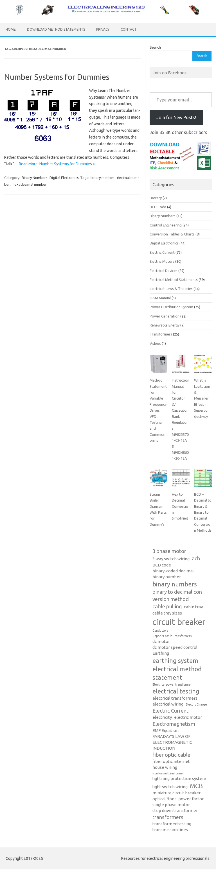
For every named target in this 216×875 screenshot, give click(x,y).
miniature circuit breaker (176, 792)
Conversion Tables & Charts (172, 234)
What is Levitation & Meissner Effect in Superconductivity (202, 398)
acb (196, 558)
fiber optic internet (171, 761)
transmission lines (170, 829)
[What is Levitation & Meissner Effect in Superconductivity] (203, 366)
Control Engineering (166, 225)
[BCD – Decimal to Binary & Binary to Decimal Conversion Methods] (203, 480)
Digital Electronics (64, 178)
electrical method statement (177, 673)
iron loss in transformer (168, 773)
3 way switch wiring (171, 558)
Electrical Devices (163, 271)
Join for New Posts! (176, 117)
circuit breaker (178, 622)
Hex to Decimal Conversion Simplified (180, 506)
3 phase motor (169, 551)
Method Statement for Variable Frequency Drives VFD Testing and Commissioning (158, 410)
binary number (102, 178)
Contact (128, 29)
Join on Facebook (169, 72)
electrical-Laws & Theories (171, 289)
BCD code (161, 565)
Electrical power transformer (172, 684)
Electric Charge (196, 704)
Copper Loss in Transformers (172, 636)
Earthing (160, 653)
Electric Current (162, 252)
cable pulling (167, 606)
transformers (167, 817)
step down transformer (175, 810)
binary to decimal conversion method (178, 595)
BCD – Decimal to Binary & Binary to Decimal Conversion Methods (203, 512)
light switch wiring (170, 786)
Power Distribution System (171, 307)
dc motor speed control (174, 647)
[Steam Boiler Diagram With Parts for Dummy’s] (158, 480)
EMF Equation (165, 730)
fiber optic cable (171, 755)
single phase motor (171, 804)
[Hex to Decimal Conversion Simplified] (181, 480)
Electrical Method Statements (174, 280)
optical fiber (164, 798)
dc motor (161, 641)
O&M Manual (160, 298)
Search (155, 47)
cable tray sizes (167, 613)
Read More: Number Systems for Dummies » (57, 164)
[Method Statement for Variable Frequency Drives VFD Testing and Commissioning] (158, 366)
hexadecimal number (30, 184)
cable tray (193, 606)
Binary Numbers (35, 178)
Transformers (161, 334)
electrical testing (175, 691)
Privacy (102, 29)
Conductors (160, 630)
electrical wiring (167, 704)
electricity (162, 717)
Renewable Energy (164, 325)
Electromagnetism (173, 724)
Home (11, 29)
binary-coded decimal (173, 570)
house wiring (164, 767)
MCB (196, 786)
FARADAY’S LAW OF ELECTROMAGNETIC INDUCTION (172, 742)
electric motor (188, 717)
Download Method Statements (56, 29)
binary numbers (174, 584)
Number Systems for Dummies (56, 76)
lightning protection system (179, 778)
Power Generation (164, 316)
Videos (155, 343)
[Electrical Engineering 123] (108, 13)
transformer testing (171, 823)
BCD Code (158, 207)
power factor (191, 798)
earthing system (175, 660)
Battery (156, 198)
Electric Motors (162, 261)
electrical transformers (174, 698)
